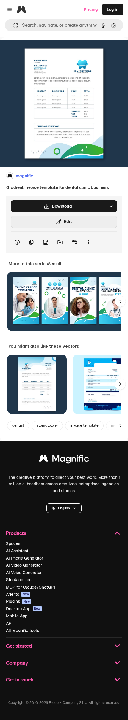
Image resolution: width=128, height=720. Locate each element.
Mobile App (16, 616)
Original (38, 51)
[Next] (120, 301)
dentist (18, 425)
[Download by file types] (111, 206)
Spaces (13, 543)
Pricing (91, 9)
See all (54, 263)
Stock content (19, 579)
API (9, 623)
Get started (19, 646)
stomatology (47, 425)
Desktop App (23, 608)
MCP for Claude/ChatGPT (31, 587)
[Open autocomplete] (13, 25)
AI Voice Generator (24, 572)
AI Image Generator (24, 558)
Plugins (18, 601)
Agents (17, 594)
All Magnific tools (22, 630)
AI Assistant (17, 551)
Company (17, 662)
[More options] (88, 242)
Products (16, 533)
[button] (64, 508)
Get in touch (19, 679)
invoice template (84, 425)
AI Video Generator (24, 565)
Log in (112, 9)
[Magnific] (64, 460)
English (64, 508)
